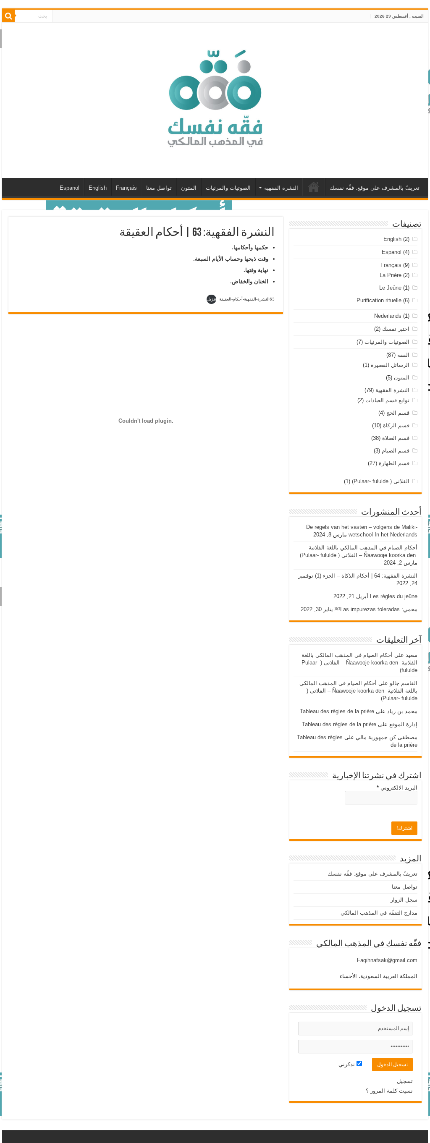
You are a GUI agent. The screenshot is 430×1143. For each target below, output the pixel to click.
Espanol (69, 188)
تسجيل (405, 1081)
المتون (189, 188)
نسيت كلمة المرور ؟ (389, 1091)
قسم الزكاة (396, 425)
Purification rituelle (379, 300)
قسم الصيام (395, 450)
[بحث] (8, 16)
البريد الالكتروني (397, 788)
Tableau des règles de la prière (337, 711)
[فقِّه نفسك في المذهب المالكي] (215, 99)
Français (126, 188)
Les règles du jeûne (393, 596)
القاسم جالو (403, 683)
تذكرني (347, 1064)
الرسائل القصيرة (390, 365)
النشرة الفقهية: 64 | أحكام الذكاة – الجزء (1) (366, 576)
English (98, 188)
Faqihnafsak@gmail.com (387, 960)
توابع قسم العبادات (387, 400)
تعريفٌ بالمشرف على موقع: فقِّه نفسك (375, 188)
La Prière (390, 275)
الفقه (403, 355)
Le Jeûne (390, 288)
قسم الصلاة (395, 438)
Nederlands (387, 316)
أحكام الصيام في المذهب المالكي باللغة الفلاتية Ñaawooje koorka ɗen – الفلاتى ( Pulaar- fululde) (359, 662)
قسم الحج (397, 413)
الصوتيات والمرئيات (228, 188)
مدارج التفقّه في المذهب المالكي (314, 187)
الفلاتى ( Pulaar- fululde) (380, 481)
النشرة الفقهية (281, 188)
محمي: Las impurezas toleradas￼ (376, 609)
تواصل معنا (159, 188)
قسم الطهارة (394, 463)
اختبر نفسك (395, 329)
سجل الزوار (404, 900)
